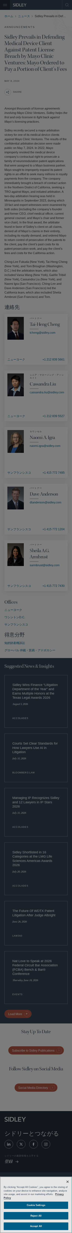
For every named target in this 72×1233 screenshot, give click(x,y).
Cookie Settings (36, 1205)
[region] (36, 1205)
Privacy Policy (12, 1197)
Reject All (36, 1215)
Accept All (36, 1226)
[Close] (68, 1182)
